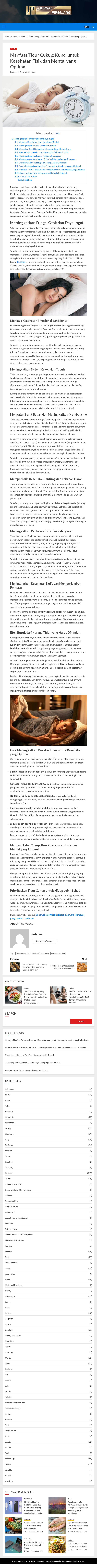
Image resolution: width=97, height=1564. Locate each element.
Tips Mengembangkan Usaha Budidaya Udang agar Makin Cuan (32, 1062)
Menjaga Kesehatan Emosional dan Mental (37, 142)
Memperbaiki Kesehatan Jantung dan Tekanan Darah (41, 152)
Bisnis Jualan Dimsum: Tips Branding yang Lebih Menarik (29, 1055)
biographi (9, 1134)
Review (8, 1414)
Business (9, 1145)
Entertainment (11, 1229)
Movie (8, 1358)
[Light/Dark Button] (86, 27)
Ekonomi (9, 1223)
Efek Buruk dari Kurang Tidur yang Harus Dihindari (41, 162)
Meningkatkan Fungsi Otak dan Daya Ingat (32, 138)
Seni (7, 1425)
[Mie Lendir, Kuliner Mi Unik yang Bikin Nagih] (57, 1544)
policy (7, 1386)
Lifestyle (9, 1330)
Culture (8, 1178)
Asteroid (9, 1111)
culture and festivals (13, 1184)
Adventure (9, 1089)
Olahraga (9, 1369)
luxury (7, 1346)
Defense (8, 1195)
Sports (8, 1442)
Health (13, 49)
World (8, 1475)
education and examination (16, 1218)
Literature (9, 1341)
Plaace (8, 1380)
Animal (8, 1094)
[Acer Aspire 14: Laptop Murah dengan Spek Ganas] (13, 1544)
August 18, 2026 (32, 1531)
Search (10, 1013)
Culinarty (9, 1167)
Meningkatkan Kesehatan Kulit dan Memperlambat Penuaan (45, 159)
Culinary (8, 1173)
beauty (8, 1128)
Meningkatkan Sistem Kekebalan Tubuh (35, 145)
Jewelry (8, 1302)
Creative (9, 1162)
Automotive (10, 1122)
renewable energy (12, 1408)
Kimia (7, 1307)
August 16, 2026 (32, 1551)
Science (8, 1419)
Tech (7, 1453)
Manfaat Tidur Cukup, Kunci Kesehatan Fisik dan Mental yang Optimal (50, 169)
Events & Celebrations (14, 1240)
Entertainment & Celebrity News (19, 1234)
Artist (7, 1106)
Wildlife (8, 1470)
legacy (8, 1324)
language (9, 1318)
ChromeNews (66, 1561)
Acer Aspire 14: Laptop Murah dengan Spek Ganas (26, 1070)
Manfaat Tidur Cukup (40, 953)
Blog (7, 1139)
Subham (15, 72)
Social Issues (10, 1430)
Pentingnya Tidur (58, 953)
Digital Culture (11, 1206)
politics (8, 1397)
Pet (6, 1374)
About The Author (26, 176)
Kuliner (8, 1313)
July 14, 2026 (31, 1003)
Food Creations (11, 1262)
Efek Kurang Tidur (23, 953)
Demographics (11, 1201)
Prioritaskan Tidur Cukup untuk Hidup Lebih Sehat (41, 173)
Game (7, 1268)
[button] (4, 27)
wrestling (9, 1481)
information (10, 1296)
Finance (8, 1251)
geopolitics (10, 1274)
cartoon (8, 1150)
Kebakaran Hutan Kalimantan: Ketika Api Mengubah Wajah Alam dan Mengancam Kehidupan (45, 1047)
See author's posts (44, 941)
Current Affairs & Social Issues (18, 1190)
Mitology (9, 1352)
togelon (21, 262)
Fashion (8, 1246)
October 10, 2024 (29, 72)
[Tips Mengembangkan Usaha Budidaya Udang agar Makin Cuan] (57, 1525)
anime (7, 1100)
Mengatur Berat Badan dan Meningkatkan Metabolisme (43, 149)
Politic (8, 1391)
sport (7, 1436)
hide (57, 133)
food (7, 1257)
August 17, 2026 (75, 1531)
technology (10, 1458)
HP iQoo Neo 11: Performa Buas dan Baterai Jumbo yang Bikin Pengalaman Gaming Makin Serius (47, 1040)
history (8, 1290)
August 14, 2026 (75, 1550)
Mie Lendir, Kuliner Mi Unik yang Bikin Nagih (77, 1544)
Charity (8, 1156)
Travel (8, 1464)
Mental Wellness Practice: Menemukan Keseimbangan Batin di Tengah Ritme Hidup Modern (80, 997)
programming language (15, 1402)
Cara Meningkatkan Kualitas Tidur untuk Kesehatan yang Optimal (48, 166)
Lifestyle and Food (13, 1335)
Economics (10, 1212)
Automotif (9, 1117)
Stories (8, 1447)
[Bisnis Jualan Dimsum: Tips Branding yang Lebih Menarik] (13, 1525)
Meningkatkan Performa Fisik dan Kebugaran (38, 156)
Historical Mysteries (14, 1285)
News (7, 1363)
